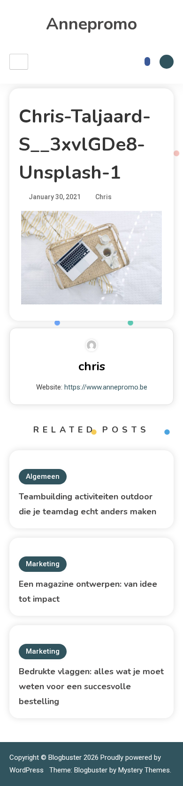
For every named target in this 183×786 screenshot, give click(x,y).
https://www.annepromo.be (105, 387)
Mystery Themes (144, 770)
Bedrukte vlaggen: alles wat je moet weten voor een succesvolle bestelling (91, 686)
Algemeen (43, 476)
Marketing (43, 564)
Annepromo (91, 24)
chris (91, 366)
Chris (103, 197)
